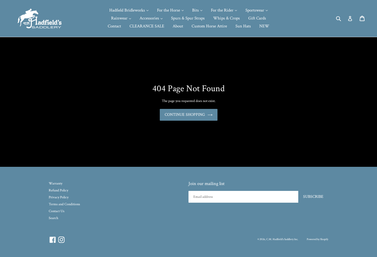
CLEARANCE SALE (147, 26)
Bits (196, 10)
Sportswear (255, 10)
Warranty (55, 183)
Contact (114, 26)
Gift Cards (257, 18)
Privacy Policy (58, 197)
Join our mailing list (206, 184)
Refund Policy (58, 190)
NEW (264, 26)
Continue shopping (185, 114)
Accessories (150, 18)
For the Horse (169, 10)
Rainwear (119, 18)
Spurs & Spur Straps (188, 18)
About (178, 26)
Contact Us (56, 211)
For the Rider (222, 10)
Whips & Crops (226, 18)
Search (53, 218)
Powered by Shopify (317, 239)
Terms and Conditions (64, 204)
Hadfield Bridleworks (127, 10)
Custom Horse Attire (209, 26)
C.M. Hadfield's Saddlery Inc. (282, 239)
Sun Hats (243, 26)
